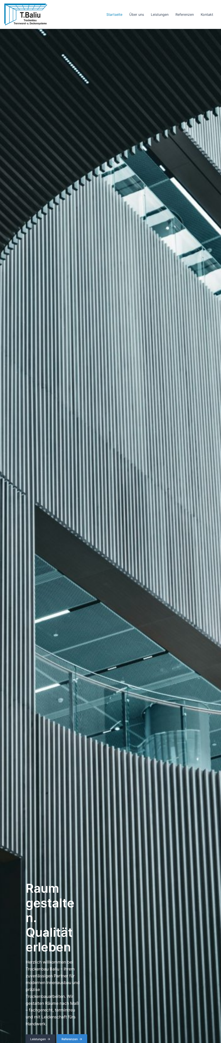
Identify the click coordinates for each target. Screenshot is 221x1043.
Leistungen (160, 14)
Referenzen (184, 14)
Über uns (136, 14)
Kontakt (207, 14)
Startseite (114, 14)
